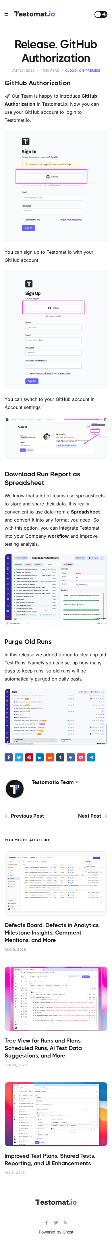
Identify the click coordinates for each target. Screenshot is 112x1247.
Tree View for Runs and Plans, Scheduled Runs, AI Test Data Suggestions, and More (43, 1048)
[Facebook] (47, 1223)
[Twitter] (56, 1223)
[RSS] (65, 1223)
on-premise (89, 71)
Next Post (90, 816)
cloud (71, 71)
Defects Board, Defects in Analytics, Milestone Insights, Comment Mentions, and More (52, 932)
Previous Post (27, 816)
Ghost (68, 1231)
